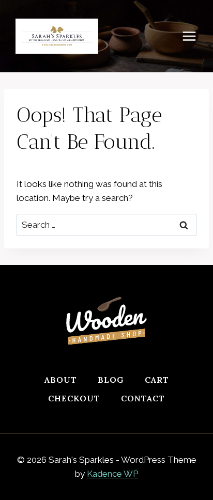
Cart (157, 379)
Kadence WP (112, 473)
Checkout (74, 398)
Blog (111, 379)
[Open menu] (194, 35)
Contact (143, 398)
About (60, 379)
